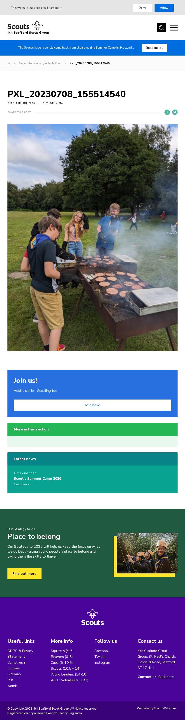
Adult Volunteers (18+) (69, 680)
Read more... (155, 48)
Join (10, 680)
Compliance (16, 662)
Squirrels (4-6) (62, 650)
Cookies (13, 668)
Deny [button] (142, 8)
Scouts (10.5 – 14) (66, 668)
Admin (12, 685)
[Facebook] (167, 112)
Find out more (24, 573)
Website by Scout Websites (156, 708)
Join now (92, 405)
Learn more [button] (54, 8)
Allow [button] (164, 8)
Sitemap (14, 674)
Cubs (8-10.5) (62, 662)
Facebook (102, 650)
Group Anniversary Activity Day (40, 63)
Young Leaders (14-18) (69, 674)
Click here (166, 677)
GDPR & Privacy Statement (20, 653)
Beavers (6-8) (62, 656)
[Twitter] (175, 112)
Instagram (102, 662)
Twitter (100, 656)
